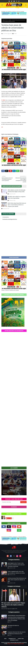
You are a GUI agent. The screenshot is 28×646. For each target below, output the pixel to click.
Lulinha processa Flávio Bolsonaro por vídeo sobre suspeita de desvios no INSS (17, 580)
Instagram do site (12, 638)
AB (2, 127)
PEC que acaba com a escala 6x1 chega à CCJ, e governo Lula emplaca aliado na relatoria (13, 605)
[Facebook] (14, 530)
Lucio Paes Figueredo (7, 33)
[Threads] (3, 530)
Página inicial (5, 20)
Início (5, 638)
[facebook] (9, 1)
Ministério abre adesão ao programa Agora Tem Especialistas (16, 197)
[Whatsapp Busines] (24, 530)
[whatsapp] (19, 530)
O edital (3, 100)
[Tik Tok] (24, 526)
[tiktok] (19, 1)
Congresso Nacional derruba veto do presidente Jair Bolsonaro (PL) (12, 490)
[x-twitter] (9, 526)
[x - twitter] (12, 1)
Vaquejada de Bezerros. (8, 483)
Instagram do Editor (14, 640)
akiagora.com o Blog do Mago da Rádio (15, 643)
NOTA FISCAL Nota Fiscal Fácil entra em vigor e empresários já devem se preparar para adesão (17, 205)
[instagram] (17, 1)
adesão (9, 20)
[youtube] (14, 1)
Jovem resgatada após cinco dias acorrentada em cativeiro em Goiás (16, 572)
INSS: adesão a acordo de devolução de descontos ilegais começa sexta (16, 190)
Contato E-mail (21, 638)
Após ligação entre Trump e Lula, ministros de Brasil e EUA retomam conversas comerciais (16, 564)
